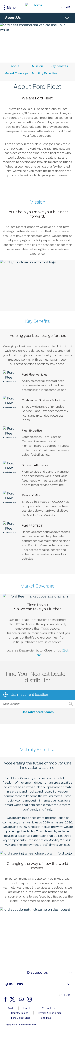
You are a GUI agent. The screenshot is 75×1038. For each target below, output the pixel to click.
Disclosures (37, 972)
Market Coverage (16, 73)
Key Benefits (59, 66)
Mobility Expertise (44, 73)
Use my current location (29, 695)
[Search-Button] (71, 704)
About (15, 66)
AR (68, 6)
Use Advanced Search (38, 712)
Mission (37, 66)
